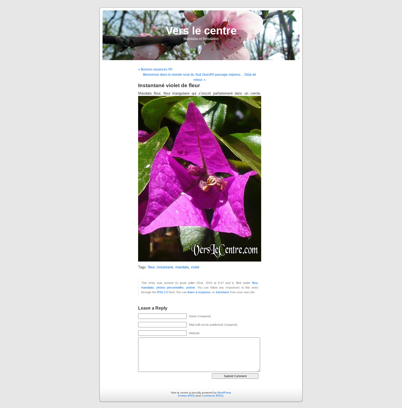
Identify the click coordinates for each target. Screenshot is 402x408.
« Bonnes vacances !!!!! (155, 69)
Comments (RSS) (212, 395)
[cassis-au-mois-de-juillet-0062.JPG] (199, 260)
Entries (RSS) (186, 395)
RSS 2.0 (162, 292)
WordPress (224, 392)
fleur (151, 267)
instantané (165, 267)
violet (195, 267)
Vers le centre (201, 31)
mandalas (147, 287)
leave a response (199, 292)
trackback (222, 292)
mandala (182, 267)
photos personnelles (170, 287)
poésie (190, 287)
